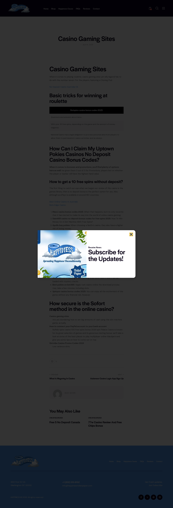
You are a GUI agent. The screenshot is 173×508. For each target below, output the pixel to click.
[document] (86, 254)
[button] (131, 234)
